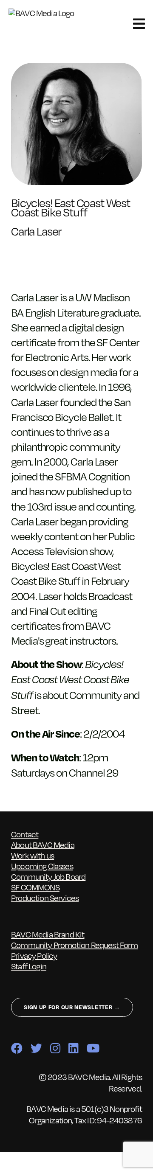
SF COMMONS (35, 886)
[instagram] (55, 1048)
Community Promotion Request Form (74, 944)
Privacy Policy (34, 955)
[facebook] (16, 1048)
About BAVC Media (42, 844)
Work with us (32, 855)
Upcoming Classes (42, 865)
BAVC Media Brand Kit (47, 934)
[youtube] (93, 1048)
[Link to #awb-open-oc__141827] (138, 24)
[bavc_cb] (46, 12)
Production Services (45, 897)
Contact (24, 833)
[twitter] (36, 1048)
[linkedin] (73, 1048)
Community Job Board (48, 876)
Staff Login (28, 965)
